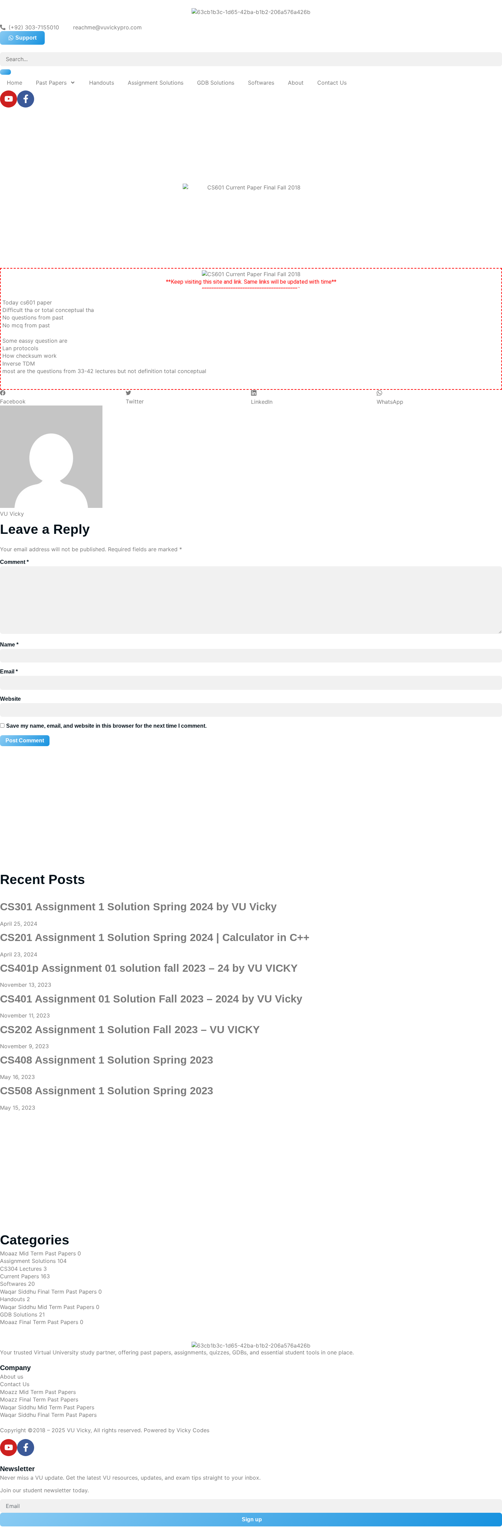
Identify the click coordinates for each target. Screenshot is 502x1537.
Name (9, 644)
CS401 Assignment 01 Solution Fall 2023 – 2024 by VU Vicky (151, 999)
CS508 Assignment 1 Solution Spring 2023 (106, 1091)
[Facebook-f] (25, 99)
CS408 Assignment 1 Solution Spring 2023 (106, 1060)
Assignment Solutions (155, 82)
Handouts (101, 82)
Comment (14, 562)
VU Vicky (78, 1430)
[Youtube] (8, 99)
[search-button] (5, 72)
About (296, 82)
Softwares (261, 82)
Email (9, 671)
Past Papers (51, 82)
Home (14, 82)
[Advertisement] (194, 140)
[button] (63, 397)
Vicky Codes (193, 1430)
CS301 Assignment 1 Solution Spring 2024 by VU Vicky (138, 907)
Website (10, 699)
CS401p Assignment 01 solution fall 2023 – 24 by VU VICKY (149, 968)
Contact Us (332, 82)
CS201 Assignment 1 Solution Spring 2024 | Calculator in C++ (154, 937)
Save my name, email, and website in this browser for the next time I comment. (106, 726)
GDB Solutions (215, 82)
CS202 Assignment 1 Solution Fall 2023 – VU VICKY (130, 1030)
